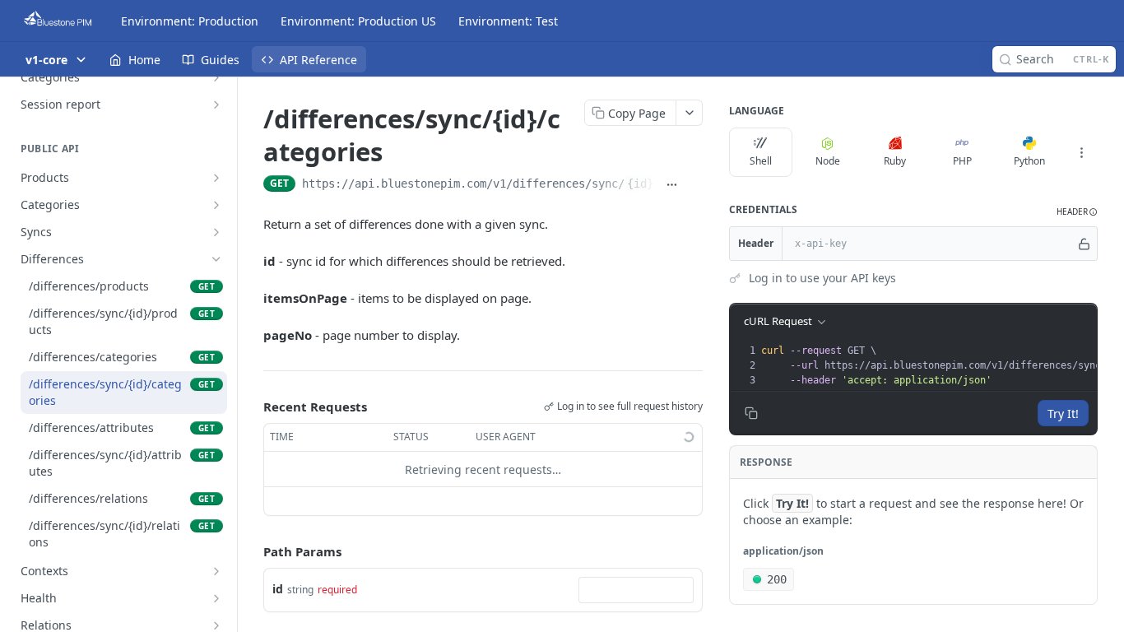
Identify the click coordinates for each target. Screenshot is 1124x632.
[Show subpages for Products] (216, 177)
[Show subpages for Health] (216, 598)
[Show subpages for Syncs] (216, 232)
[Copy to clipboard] (694, 185)
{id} (640, 183)
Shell (761, 161)
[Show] (1084, 243)
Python (1029, 161)
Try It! (1063, 413)
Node (827, 161)
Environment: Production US (358, 21)
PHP (962, 161)
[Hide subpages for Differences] (216, 259)
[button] (1077, 212)
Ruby (895, 161)
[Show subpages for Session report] (216, 104)
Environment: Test (508, 21)
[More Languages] (1081, 152)
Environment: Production (189, 21)
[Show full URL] (671, 185)
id (277, 589)
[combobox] (636, 590)
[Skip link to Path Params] (252, 552)
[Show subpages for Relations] (216, 625)
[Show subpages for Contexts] (216, 571)
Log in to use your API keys (822, 278)
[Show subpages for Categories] (216, 77)
